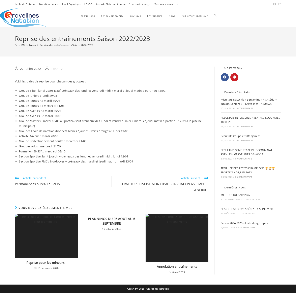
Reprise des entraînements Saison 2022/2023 (66, 45)
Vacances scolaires (166, 4)
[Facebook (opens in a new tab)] (274, 4)
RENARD (57, 69)
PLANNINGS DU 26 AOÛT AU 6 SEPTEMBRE (111, 221)
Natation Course (49, 4)
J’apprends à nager (140, 4)
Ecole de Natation (25, 4)
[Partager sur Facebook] (225, 77)
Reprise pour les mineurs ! (46, 262)
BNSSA (88, 4)
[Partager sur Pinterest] (234, 77)
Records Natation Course (110, 4)
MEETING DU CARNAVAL (236, 195)
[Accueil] (16, 45)
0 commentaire (245, 108)
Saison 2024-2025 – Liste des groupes (244, 223)
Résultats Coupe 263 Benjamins (241, 136)
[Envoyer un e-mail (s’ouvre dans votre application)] (279, 4)
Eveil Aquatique (71, 4)
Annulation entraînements (177, 266)
